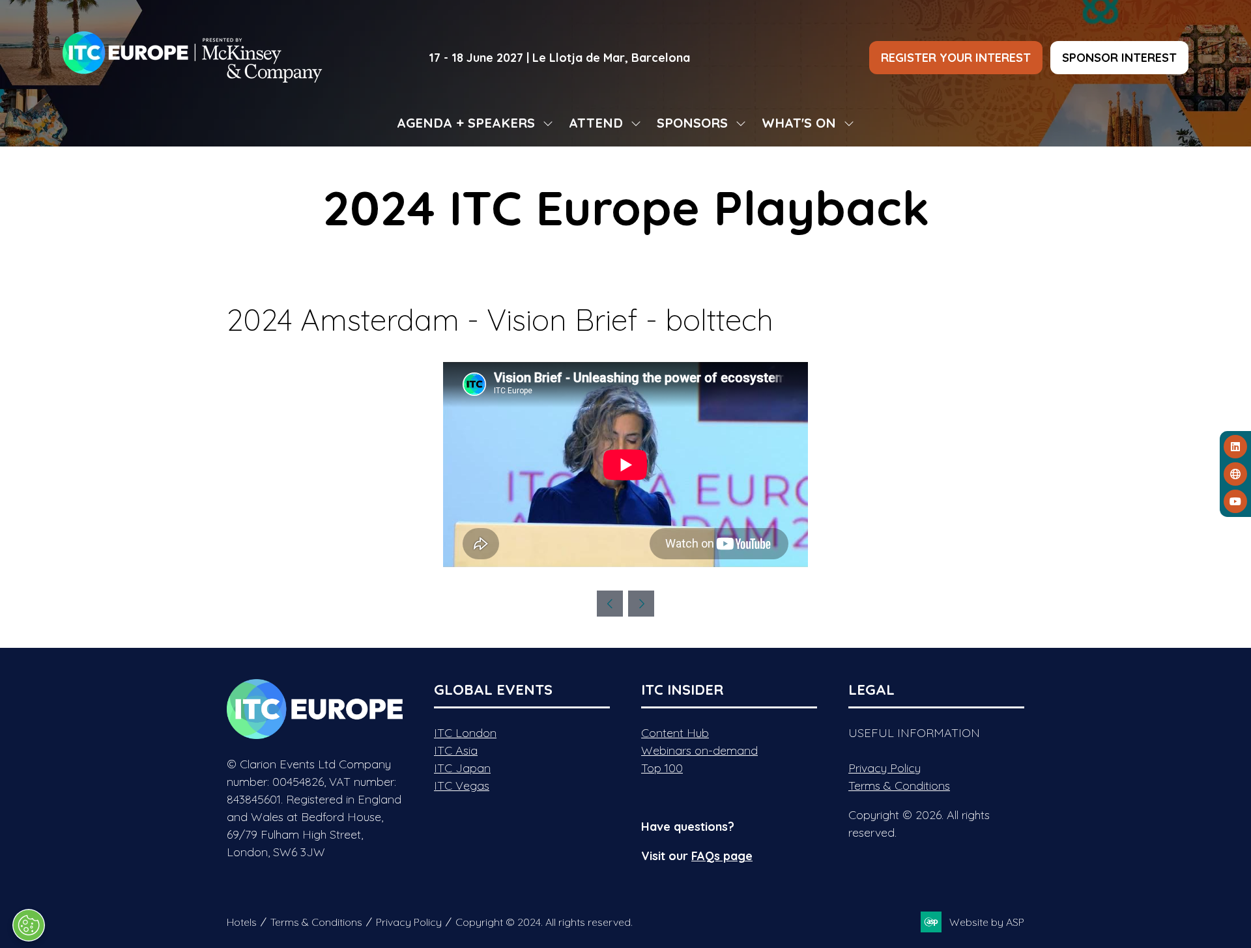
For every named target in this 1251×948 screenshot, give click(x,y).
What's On (799, 123)
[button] (955, 57)
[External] (1235, 474)
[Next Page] (641, 604)
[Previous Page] (610, 604)
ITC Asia (456, 750)
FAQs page (722, 855)
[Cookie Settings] (28, 925)
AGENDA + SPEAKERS (466, 123)
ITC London (465, 732)
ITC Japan (462, 767)
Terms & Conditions (899, 785)
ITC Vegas (461, 785)
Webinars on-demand (699, 750)
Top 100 (662, 767)
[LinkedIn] (1235, 446)
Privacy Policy (884, 767)
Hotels (242, 921)
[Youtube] (1235, 501)
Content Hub (675, 732)
